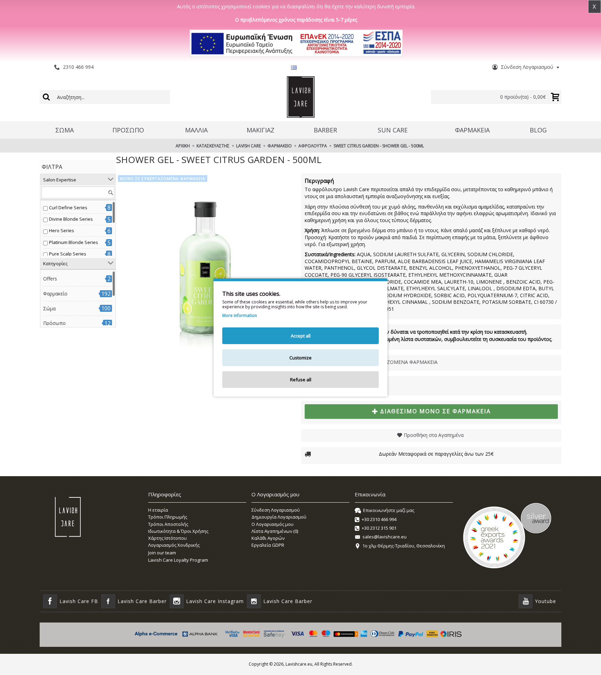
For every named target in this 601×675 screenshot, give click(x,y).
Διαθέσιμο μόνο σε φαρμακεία (435, 411)
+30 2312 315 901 (379, 528)
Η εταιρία (158, 510)
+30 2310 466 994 (379, 519)
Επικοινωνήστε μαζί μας (388, 510)
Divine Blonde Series (71, 219)
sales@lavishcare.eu (384, 537)
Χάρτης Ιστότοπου (167, 538)
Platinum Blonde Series (73, 242)
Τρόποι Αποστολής (168, 524)
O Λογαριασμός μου (272, 524)
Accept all (301, 336)
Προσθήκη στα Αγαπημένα (434, 435)
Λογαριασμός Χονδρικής (174, 545)
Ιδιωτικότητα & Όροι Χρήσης (178, 531)
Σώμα (49, 308)
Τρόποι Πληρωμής (167, 517)
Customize (300, 358)
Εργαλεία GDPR (267, 545)
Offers (50, 278)
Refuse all (300, 379)
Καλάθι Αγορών (268, 538)
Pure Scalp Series (67, 254)
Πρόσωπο (54, 323)
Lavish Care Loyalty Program (178, 560)
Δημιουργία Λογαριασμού (278, 517)
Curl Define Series (68, 207)
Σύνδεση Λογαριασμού (275, 510)
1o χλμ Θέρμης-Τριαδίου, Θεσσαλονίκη (403, 546)
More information (239, 315)
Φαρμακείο (55, 293)
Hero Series (61, 230)
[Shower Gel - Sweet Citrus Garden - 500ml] (205, 262)
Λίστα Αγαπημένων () (274, 531)
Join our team (162, 553)
